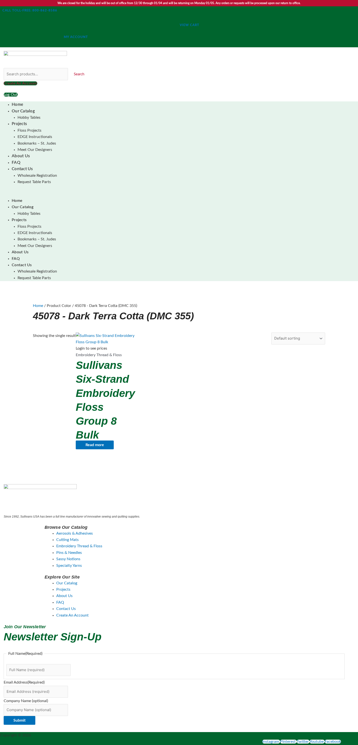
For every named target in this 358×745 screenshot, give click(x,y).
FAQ (16, 162)
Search (79, 74)
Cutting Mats (67, 540)
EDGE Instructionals (35, 137)
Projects (19, 124)
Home (17, 104)
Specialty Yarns (69, 566)
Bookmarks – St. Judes (37, 143)
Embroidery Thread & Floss (79, 546)
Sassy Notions (68, 559)
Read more (94, 445)
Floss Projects (29, 130)
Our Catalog (23, 111)
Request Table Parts (34, 182)
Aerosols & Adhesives (74, 533)
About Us (21, 156)
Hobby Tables (29, 117)
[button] (170, 194)
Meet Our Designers (35, 150)
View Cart (189, 25)
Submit (19, 720)
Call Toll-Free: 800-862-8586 (29, 10)
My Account (76, 37)
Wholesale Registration (37, 175)
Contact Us (22, 169)
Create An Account (72, 615)
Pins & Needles (69, 553)
